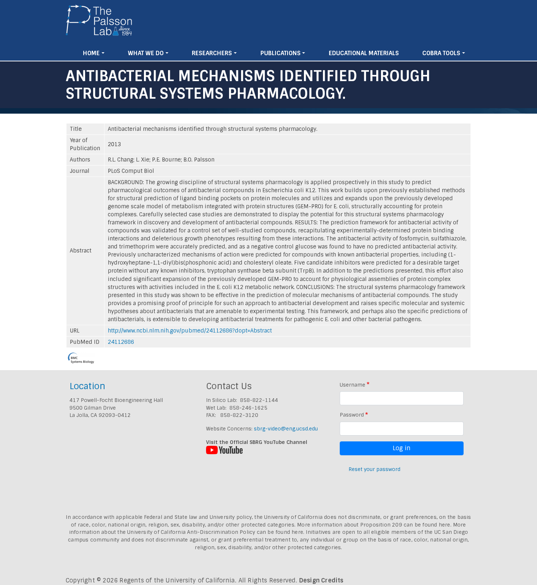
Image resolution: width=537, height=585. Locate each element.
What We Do (146, 53)
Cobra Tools (441, 53)
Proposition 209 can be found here (405, 524)
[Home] (99, 23)
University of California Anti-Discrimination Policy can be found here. (215, 532)
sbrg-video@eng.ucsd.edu (286, 428)
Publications (280, 53)
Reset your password (374, 469)
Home (91, 53)
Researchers (212, 53)
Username (352, 384)
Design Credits (321, 580)
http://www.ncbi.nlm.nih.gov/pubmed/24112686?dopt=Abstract (190, 330)
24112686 (121, 342)
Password (352, 414)
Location (87, 386)
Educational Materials (364, 53)
